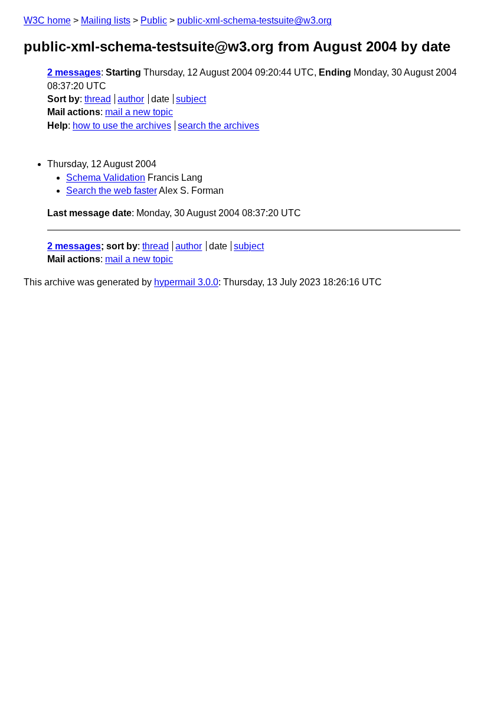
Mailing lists (105, 20)
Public (153, 20)
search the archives (218, 126)
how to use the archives (122, 126)
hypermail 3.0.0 (186, 282)
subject (191, 99)
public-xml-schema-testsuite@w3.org (254, 20)
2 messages (74, 72)
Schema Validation (105, 178)
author (130, 99)
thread (97, 99)
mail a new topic (139, 112)
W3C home (47, 20)
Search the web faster (111, 190)
